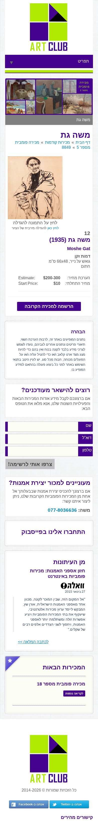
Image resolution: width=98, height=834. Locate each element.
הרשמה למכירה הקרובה (49, 306)
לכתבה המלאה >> (33, 642)
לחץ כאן (53, 228)
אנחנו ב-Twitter (71, 804)
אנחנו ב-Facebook (31, 804)
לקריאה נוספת (74, 693)
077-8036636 (62, 510)
